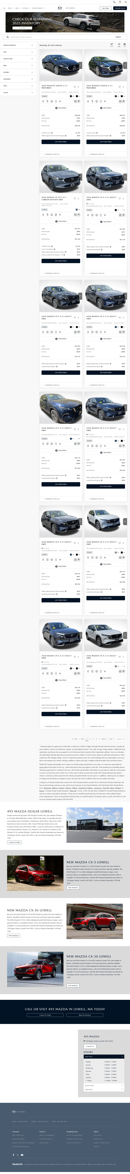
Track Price (62, 108)
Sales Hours (89, 1056)
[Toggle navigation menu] (3, 8)
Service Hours (89, 1085)
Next (104, 739)
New (9, 8)
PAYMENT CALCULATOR (74, 1139)
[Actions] (78, 87)
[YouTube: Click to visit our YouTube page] (22, 1155)
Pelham (74, 788)
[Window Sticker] (78, 101)
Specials (25, 8)
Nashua (90, 788)
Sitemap (52, 1164)
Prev (82, 739)
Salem (112, 788)
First (75, 739)
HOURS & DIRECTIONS (101, 1143)
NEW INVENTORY (18, 1135)
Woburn (68, 788)
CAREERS (96, 1146)
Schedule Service (120, 8)
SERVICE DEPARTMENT (46, 1135)
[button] (80, 65)
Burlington (47, 788)
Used (17, 8)
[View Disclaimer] (60, 101)
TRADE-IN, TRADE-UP (74, 1143)
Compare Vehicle (52, 154)
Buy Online (105, 8)
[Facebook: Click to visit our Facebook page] (13, 1155)
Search (118, 37)
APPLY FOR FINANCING (74, 1135)
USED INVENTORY (18, 1139)
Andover (61, 788)
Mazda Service (37, 8)
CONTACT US (98, 1139)
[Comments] (75, 101)
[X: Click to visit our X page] (18, 1155)
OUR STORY (98, 1135)
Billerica (55, 788)
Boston (41, 791)
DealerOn (44, 1164)
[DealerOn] (17, 1164)
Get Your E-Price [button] (61, 142)
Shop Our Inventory (85, 1015)
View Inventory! (73, 887)
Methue (117, 788)
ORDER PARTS (44, 1143)
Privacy (59, 1164)
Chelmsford (82, 788)
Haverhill (105, 788)
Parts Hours (88, 1089)
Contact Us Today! (14, 842)
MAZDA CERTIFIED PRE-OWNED (23, 1143)
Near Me (73, 791)
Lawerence (97, 788)
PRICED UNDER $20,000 (20, 1146)
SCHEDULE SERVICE (46, 1139)
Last (111, 739)
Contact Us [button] (90, 1046)
